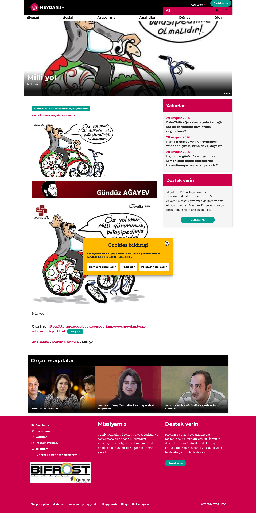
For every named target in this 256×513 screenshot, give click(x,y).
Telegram (42, 448)
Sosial (68, 18)
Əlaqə (125, 504)
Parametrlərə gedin (154, 266)
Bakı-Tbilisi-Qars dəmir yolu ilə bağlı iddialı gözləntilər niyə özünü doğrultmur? (194, 127)
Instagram (43, 431)
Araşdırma (106, 18)
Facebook (42, 425)
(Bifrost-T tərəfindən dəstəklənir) (58, 454)
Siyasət (33, 18)
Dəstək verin (221, 3)
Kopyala (75, 331)
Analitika (147, 18)
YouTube (41, 437)
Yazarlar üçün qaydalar (83, 504)
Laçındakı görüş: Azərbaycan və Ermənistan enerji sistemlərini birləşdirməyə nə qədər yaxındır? (192, 161)
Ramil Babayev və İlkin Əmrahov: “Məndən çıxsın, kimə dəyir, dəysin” (194, 144)
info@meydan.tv (47, 442)
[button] (228, 18)
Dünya (185, 18)
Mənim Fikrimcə (65, 342)
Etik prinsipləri (39, 504)
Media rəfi (58, 504)
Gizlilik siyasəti (141, 504)
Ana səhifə (40, 342)
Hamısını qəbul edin (102, 266)
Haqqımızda (110, 504)
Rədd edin (128, 266)
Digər (219, 18)
